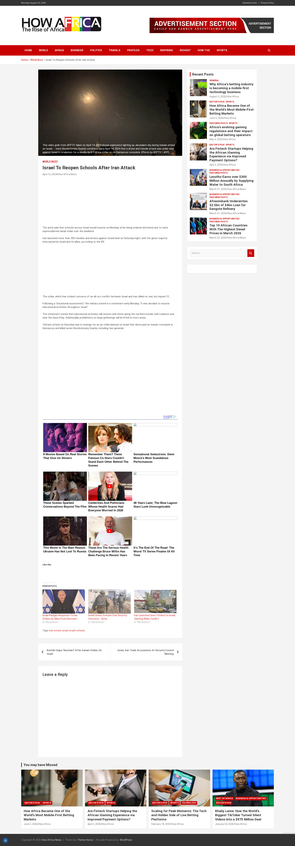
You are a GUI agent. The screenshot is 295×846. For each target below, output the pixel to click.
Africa (59, 50)
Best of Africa (224, 798)
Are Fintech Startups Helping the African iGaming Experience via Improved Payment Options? (231, 154)
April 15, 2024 (50, 174)
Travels (114, 50)
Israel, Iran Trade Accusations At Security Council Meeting (145, 652)
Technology (189, 803)
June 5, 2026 (216, 118)
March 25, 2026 (217, 237)
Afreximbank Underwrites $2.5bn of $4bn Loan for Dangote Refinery (228, 205)
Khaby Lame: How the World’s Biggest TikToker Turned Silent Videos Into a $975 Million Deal (238, 815)
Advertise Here (249, 3)
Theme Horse (85, 839)
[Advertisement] (110, 202)
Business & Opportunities (224, 170)
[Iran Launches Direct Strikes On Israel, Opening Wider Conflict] (155, 601)
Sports (222, 50)
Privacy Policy (267, 3)
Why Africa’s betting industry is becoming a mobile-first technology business (231, 88)
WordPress (126, 839)
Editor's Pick (216, 102)
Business (77, 50)
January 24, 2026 (224, 824)
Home (28, 50)
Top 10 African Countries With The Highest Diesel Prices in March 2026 (228, 229)
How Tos (204, 50)
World (43, 50)
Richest (185, 50)
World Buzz (50, 161)
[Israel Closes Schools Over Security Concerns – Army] (109, 601)
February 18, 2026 (161, 824)
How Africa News (67, 174)
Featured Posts (218, 123)
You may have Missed (40, 765)
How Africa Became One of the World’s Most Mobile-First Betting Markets (231, 109)
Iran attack (55, 630)
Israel (65, 630)
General (214, 80)
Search (250, 253)
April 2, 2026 (216, 164)
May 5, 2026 (215, 139)
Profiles (133, 50)
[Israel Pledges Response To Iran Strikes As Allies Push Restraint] (64, 601)
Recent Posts (203, 74)
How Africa (233, 96)
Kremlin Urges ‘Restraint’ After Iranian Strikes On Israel (74, 652)
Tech (149, 50)
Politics (96, 50)
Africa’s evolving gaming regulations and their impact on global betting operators (230, 131)
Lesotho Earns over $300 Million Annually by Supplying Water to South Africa (231, 181)
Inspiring (166, 50)
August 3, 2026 (217, 96)
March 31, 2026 (217, 189)
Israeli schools (77, 630)
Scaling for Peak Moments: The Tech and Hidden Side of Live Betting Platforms (179, 815)
